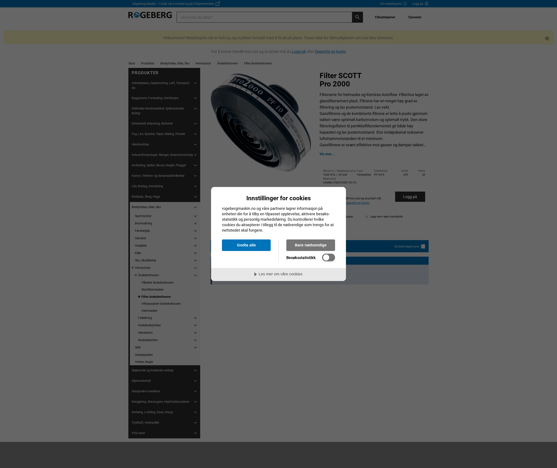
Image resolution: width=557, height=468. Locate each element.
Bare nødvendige (311, 245)
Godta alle (246, 245)
